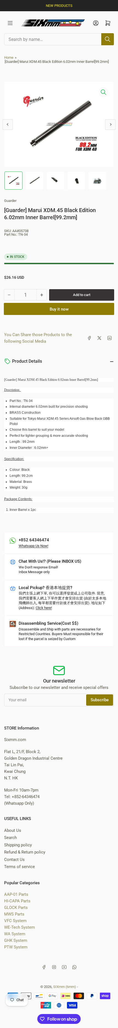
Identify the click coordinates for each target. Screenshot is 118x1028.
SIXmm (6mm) (64, 987)
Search (10, 837)
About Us (12, 830)
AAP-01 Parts (16, 894)
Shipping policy (18, 845)
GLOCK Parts (16, 907)
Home (8, 57)
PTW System (15, 947)
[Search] (108, 39)
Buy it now (59, 309)
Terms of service (19, 866)
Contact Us (14, 859)
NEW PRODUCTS (59, 6)
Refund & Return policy (24, 852)
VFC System (15, 920)
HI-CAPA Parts (17, 901)
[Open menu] (10, 23)
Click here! (44, 608)
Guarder (10, 201)
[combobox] (59, 39)
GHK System (15, 940)
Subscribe (100, 699)
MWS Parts (14, 914)
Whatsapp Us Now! (33, 546)
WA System (14, 933)
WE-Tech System (19, 927)
